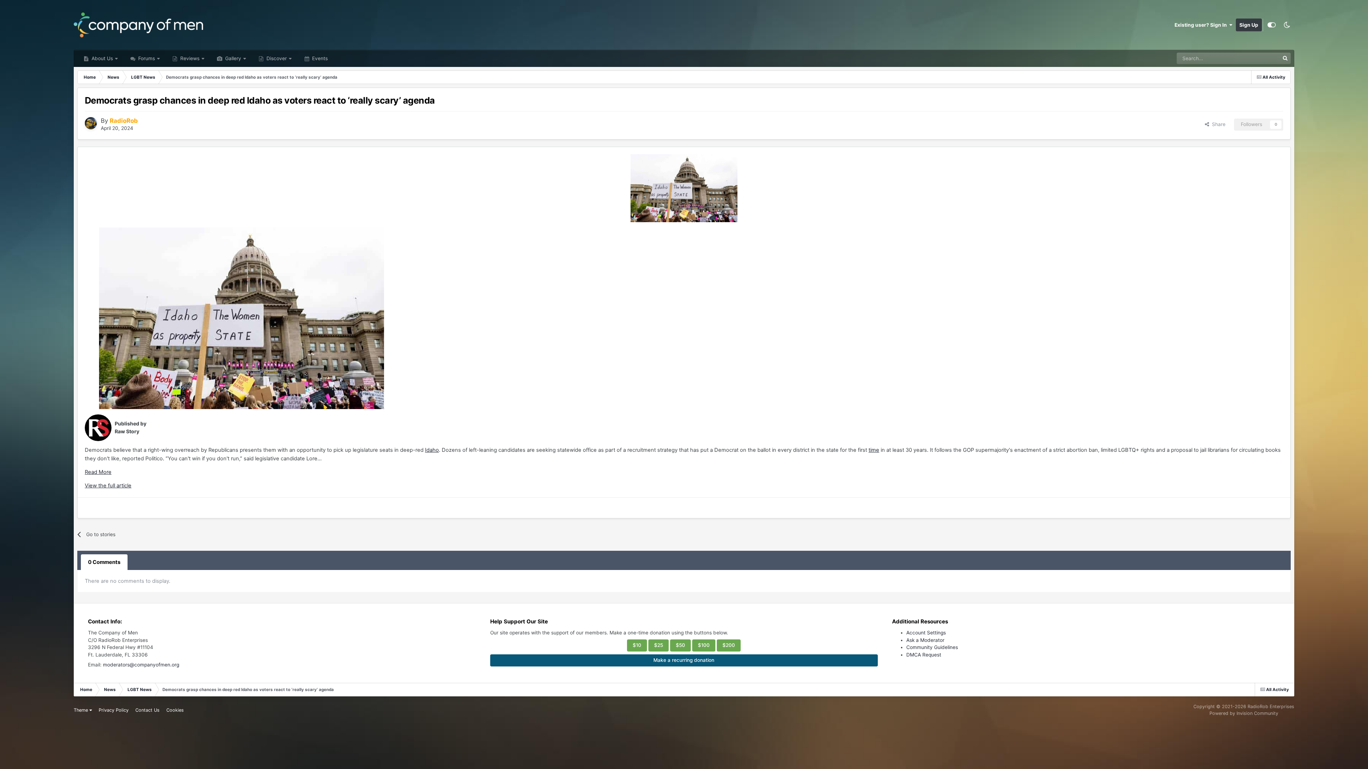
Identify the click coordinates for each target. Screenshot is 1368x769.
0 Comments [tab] (104, 562)
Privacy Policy (114, 710)
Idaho (432, 450)
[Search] (1285, 58)
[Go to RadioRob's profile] (91, 123)
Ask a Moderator (925, 640)
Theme (81, 710)
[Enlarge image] (684, 188)
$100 (704, 645)
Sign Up (1248, 25)
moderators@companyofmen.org (141, 665)
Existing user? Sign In (1202, 25)
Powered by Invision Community (1243, 713)
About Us (101, 58)
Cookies (175, 710)
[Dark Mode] (1286, 25)
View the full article (108, 485)
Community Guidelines (932, 647)
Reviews (189, 58)
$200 (728, 645)
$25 (658, 645)
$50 (680, 645)
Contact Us (147, 710)
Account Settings (926, 632)
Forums (146, 58)
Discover (276, 58)
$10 (637, 645)
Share (1217, 124)
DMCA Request (923, 655)
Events (319, 58)
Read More (98, 472)
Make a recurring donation (683, 660)
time (874, 450)
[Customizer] (1271, 25)
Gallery (232, 58)
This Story (1258, 58)
